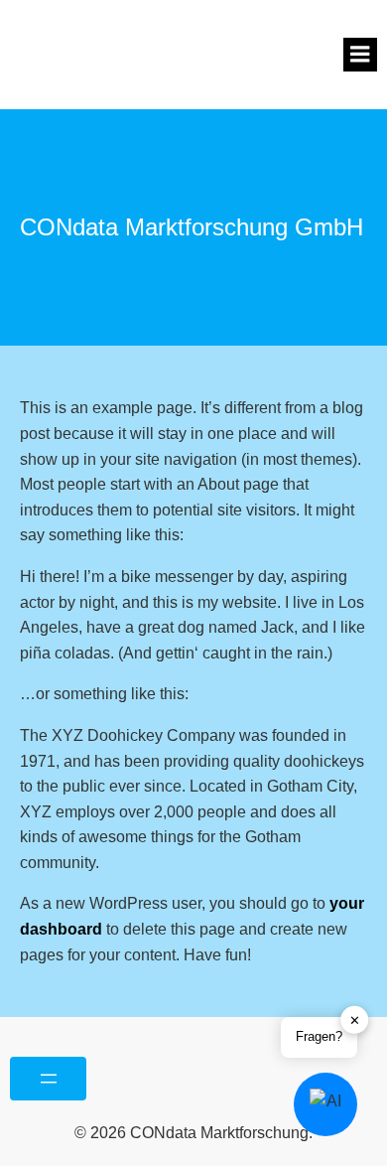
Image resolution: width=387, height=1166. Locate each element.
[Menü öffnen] (48, 1078)
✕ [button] (354, 1020)
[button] (325, 1104)
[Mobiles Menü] (360, 55)
